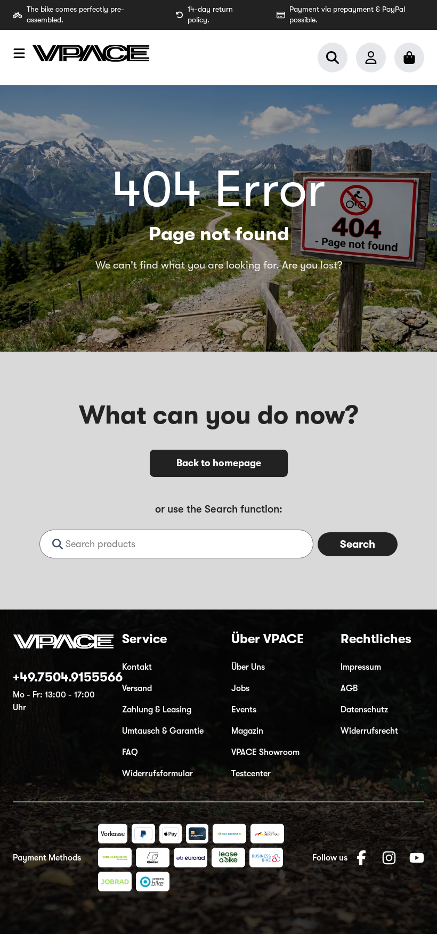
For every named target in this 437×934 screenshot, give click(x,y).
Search (357, 544)
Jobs (240, 688)
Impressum (361, 667)
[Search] (332, 57)
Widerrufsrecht (369, 731)
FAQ (130, 752)
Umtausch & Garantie (163, 731)
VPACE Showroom (265, 752)
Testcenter (251, 773)
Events (243, 709)
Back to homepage (218, 463)
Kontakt (137, 667)
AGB (349, 688)
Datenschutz (364, 709)
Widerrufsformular (157, 773)
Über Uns (248, 667)
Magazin (247, 731)
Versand (137, 688)
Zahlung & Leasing (156, 709)
